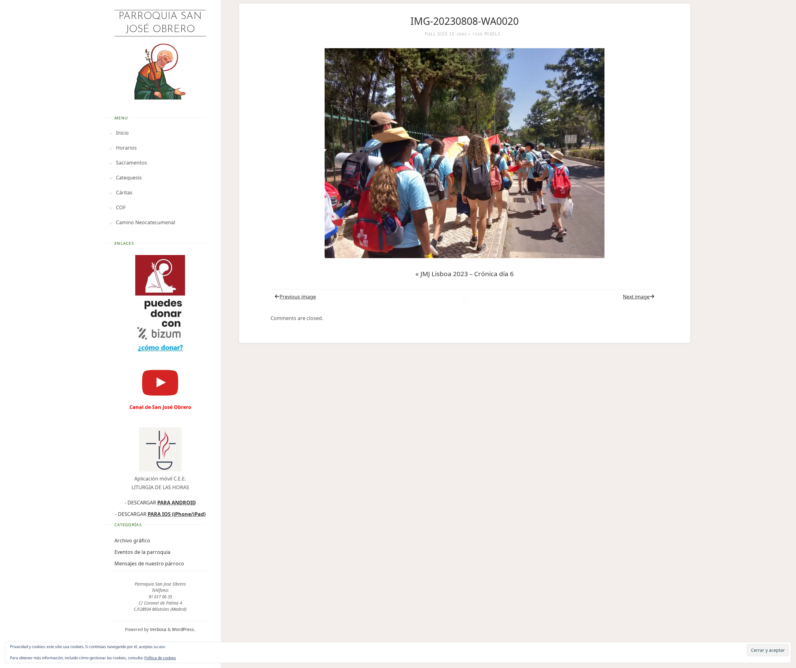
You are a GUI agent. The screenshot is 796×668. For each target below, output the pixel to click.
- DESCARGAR (160, 502)
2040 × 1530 (470, 34)
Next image (636, 296)
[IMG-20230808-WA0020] (465, 153)
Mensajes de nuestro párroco (149, 563)
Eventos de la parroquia (142, 552)
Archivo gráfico (132, 540)
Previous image (298, 296)
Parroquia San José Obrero (160, 23)
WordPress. (183, 629)
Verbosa (157, 629)
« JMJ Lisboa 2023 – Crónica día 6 (464, 273)
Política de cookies (160, 658)
